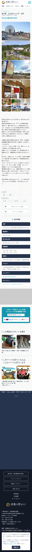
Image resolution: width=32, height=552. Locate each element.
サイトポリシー (16, 498)
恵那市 (10, 194)
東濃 (4, 194)
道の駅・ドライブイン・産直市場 (10, 201)
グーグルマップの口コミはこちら (14, 284)
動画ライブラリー (16, 483)
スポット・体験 (19, 6)
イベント (27, 6)
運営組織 (16, 493)
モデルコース (9, 6)
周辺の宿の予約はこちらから (14, 314)
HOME (3, 392)
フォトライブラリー (16, 478)
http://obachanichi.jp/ (10, 276)
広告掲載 (16, 496)
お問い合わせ (16, 488)
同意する (16, 547)
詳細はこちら (5, 366)
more (3, 335)
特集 (3, 6)
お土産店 (24, 201)
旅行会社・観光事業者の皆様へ (16, 473)
